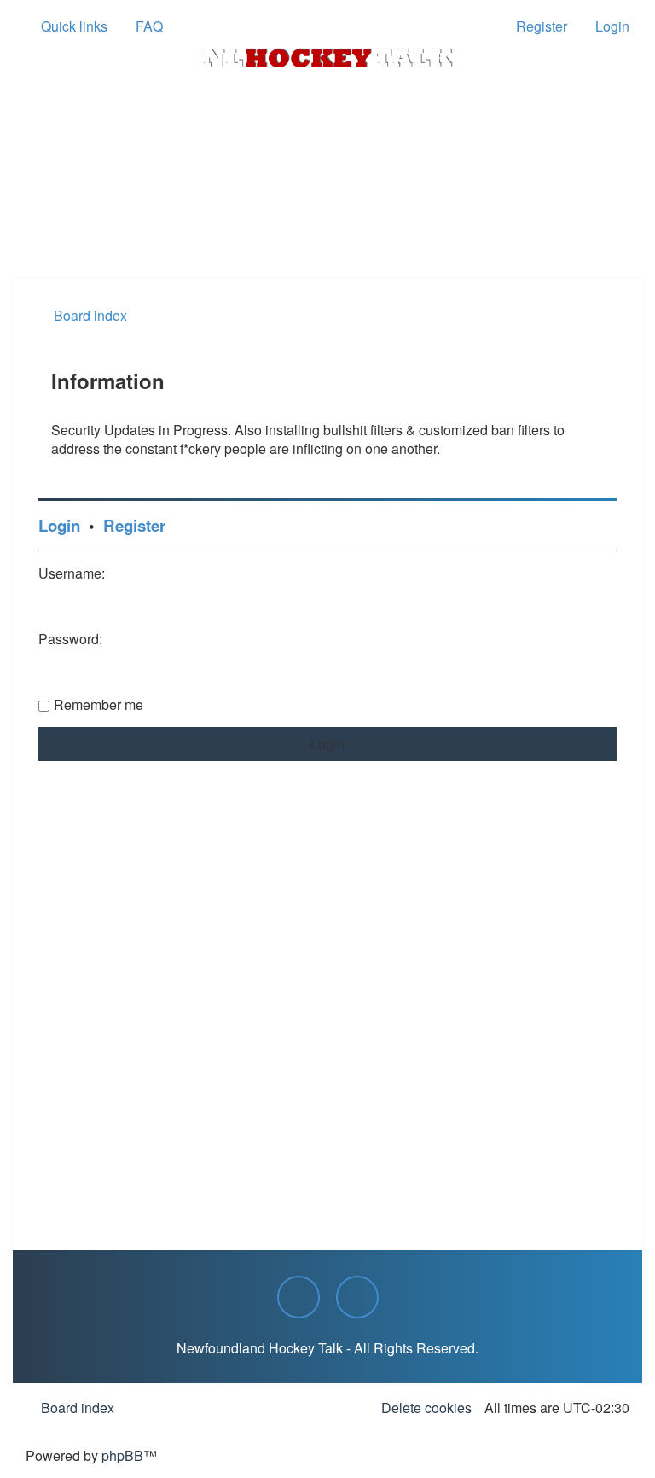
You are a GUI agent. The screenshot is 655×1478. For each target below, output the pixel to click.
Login (59, 525)
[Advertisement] (327, 231)
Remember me (98, 704)
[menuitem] (141, 26)
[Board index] (327, 58)
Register (134, 525)
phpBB (122, 1455)
